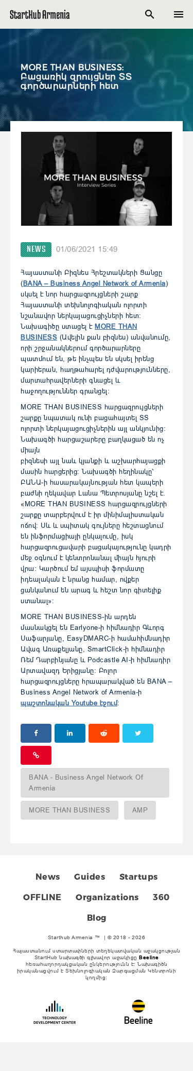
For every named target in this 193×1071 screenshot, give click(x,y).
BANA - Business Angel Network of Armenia (86, 782)
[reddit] (104, 733)
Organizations (107, 897)
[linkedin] (70, 733)
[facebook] (36, 733)
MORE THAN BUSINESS (69, 810)
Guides (89, 877)
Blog (97, 918)
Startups (138, 877)
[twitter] (137, 733)
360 (161, 897)
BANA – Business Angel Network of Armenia (94, 283)
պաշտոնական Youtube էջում (69, 703)
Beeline (149, 957)
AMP (140, 810)
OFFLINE (42, 897)
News (36, 249)
